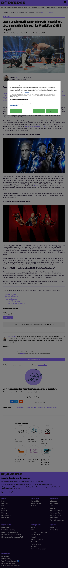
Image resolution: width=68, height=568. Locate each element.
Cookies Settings (16, 110)
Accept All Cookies (52, 111)
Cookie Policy (27, 92)
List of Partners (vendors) (14, 105)
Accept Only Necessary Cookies (39, 111)
